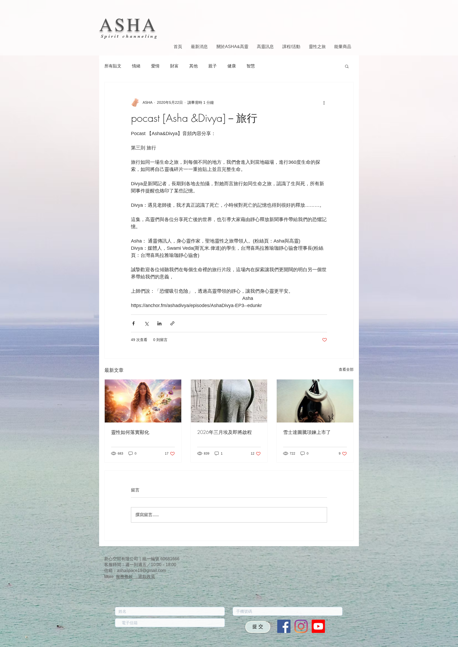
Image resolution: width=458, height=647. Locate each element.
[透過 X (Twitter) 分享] (146, 323)
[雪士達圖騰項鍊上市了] (315, 400)
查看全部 (346, 369)
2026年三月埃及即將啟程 (224, 432)
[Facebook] (283, 626)
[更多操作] (324, 102)
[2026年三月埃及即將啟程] (229, 400)
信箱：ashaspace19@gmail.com (135, 570)
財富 (174, 66)
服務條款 (127, 576)
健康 (231, 66)
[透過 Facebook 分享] (133, 323)
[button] (346, 66)
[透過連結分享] (172, 323)
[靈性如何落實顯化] (143, 400)
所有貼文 (112, 66)
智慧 (250, 66)
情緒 (136, 66)
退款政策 (146, 576)
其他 (193, 66)
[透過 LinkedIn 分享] (159, 323)
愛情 (155, 66)
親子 (212, 66)
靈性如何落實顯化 (130, 432)
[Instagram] (301, 626)
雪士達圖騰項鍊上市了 (307, 432)
